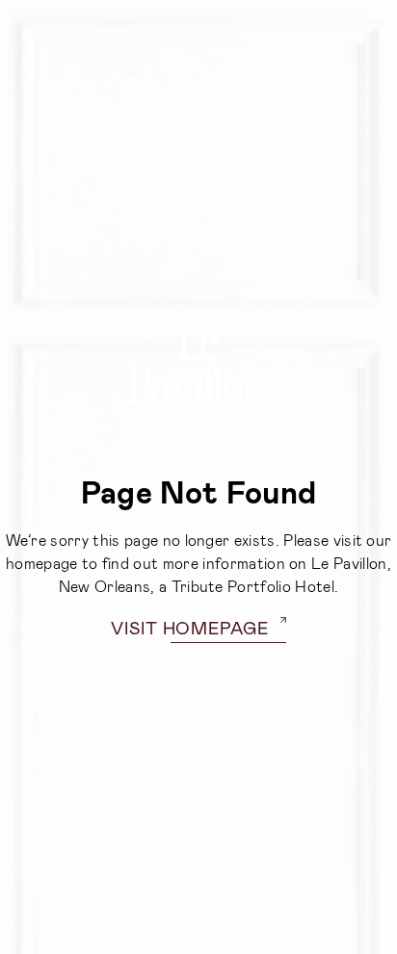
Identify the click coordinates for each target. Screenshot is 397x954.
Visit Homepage (190, 627)
